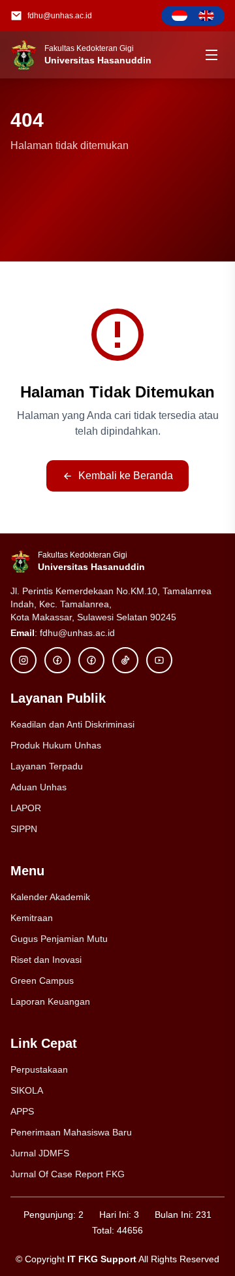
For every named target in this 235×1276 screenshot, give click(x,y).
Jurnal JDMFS (39, 1153)
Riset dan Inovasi (46, 959)
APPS (22, 1111)
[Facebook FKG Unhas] (57, 660)
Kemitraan (31, 918)
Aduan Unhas (38, 787)
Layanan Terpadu (46, 766)
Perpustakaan (39, 1069)
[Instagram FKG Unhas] (23, 660)
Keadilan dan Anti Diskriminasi (72, 724)
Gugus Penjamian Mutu (59, 938)
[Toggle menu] (211, 55)
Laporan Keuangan (50, 1001)
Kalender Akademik (50, 897)
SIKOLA (26, 1090)
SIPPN (23, 829)
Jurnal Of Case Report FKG (67, 1174)
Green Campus (42, 980)
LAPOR (25, 808)
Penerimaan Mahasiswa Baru (71, 1132)
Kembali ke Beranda (125, 475)
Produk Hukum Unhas (55, 745)
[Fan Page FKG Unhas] (91, 660)
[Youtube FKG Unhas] (159, 660)
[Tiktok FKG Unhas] (125, 660)
